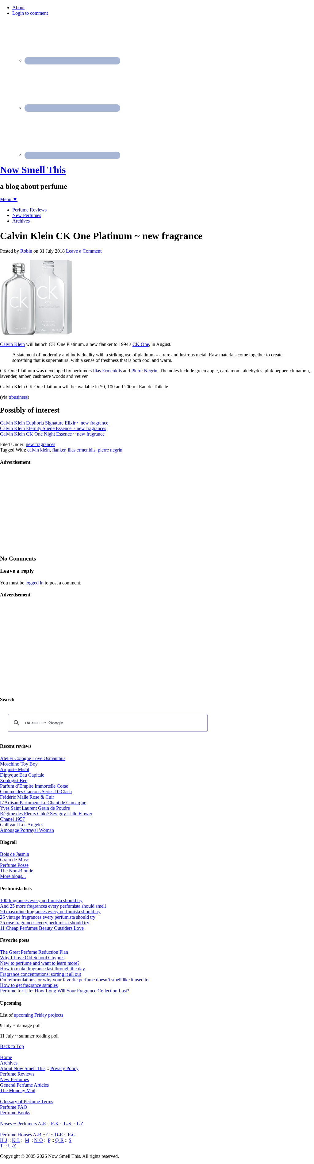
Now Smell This (33, 169)
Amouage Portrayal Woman (27, 830)
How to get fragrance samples (29, 985)
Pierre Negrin (144, 370)
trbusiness (18, 397)
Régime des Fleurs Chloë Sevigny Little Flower (46, 813)
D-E (59, 1134)
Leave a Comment (83, 251)
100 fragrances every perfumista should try (41, 900)
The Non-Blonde (16, 870)
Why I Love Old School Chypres (32, 957)
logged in (34, 582)
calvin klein (38, 449)
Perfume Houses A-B (20, 1134)
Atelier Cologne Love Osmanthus (32, 758)
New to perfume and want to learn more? (39, 963)
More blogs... (13, 876)
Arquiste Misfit (14, 769)
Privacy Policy (64, 1068)
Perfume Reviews (17, 1074)
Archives (8, 1062)
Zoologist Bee (13, 780)
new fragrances (40, 444)
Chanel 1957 (12, 819)
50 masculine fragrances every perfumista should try (50, 911)
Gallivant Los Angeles (21, 824)
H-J (3, 1140)
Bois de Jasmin (14, 854)
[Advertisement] (46, 509)
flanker (58, 449)
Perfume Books (15, 1112)
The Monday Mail (17, 1090)
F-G (72, 1134)
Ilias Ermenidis (107, 370)
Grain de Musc (14, 859)
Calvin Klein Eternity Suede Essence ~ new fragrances (53, 428)
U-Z (12, 1145)
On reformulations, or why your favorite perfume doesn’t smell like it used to (74, 979)
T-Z (79, 1123)
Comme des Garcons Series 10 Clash (36, 791)
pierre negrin (110, 449)
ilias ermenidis (81, 449)
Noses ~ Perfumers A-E (23, 1123)
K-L (16, 1140)
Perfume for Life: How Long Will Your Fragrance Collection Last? (64, 990)
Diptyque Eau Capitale (22, 775)
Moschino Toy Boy (19, 763)
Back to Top (12, 1046)
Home (6, 1057)
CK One (140, 344)
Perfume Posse (14, 865)
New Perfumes (14, 1079)
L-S (67, 1123)
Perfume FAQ (13, 1107)
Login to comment (30, 13)
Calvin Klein (12, 344)
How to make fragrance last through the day (42, 968)
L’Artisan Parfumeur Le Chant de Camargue (43, 802)
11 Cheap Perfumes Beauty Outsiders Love (42, 928)
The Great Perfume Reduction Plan (34, 952)
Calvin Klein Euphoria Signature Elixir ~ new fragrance (54, 422)
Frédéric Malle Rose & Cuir (27, 797)
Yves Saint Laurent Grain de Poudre (35, 808)
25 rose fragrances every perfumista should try (44, 922)
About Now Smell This (22, 1068)
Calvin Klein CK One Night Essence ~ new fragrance (52, 434)
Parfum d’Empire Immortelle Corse (34, 786)
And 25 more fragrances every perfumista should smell (53, 906)
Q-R (59, 1140)
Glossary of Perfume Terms (26, 1101)
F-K (55, 1123)
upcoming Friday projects (38, 1015)
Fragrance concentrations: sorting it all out (40, 974)
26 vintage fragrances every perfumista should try (47, 917)
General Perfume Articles (24, 1085)
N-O (38, 1140)
